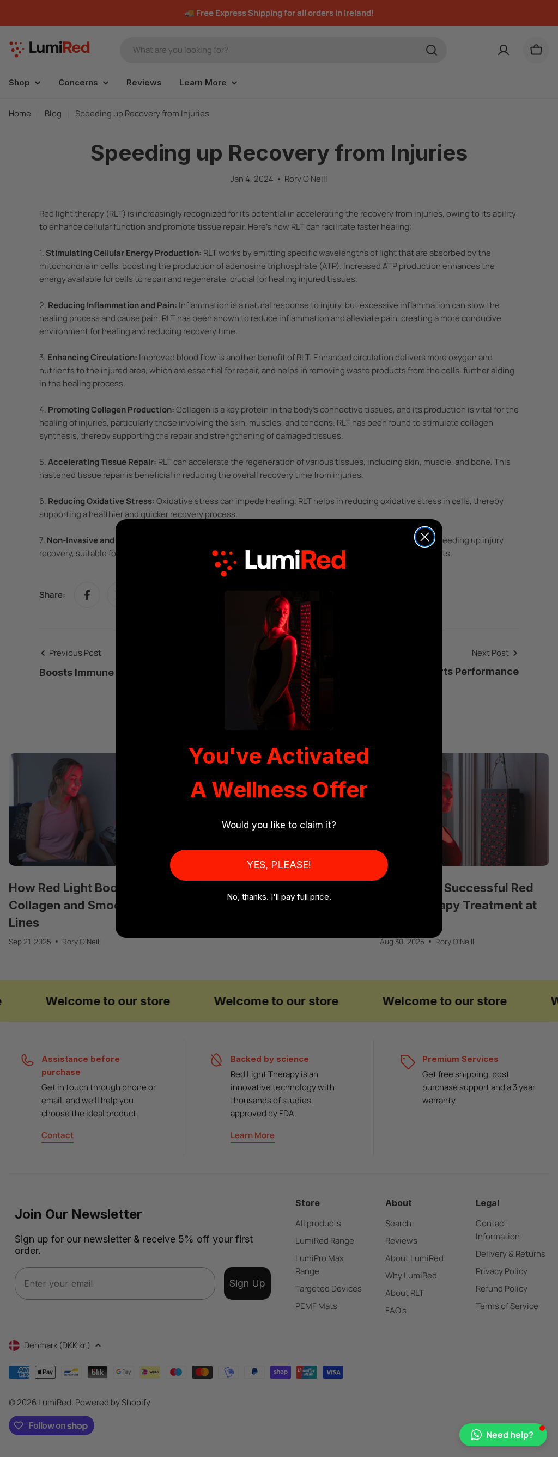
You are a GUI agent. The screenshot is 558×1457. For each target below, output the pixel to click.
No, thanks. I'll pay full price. (279, 897)
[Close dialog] (424, 536)
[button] (503, 1434)
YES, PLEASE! (279, 864)
